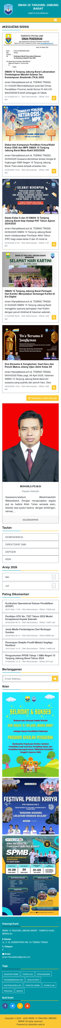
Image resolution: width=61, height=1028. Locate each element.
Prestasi (8, 991)
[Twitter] (13, 1005)
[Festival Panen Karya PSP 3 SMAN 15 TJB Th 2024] (30, 806)
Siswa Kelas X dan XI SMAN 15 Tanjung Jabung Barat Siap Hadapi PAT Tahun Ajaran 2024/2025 (30, 220)
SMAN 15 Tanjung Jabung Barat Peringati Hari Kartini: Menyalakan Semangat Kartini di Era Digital (30, 293)
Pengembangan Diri (13, 979)
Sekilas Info (33, 979)
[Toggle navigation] (55, 20)
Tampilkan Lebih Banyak (43, 398)
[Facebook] (6, 1005)
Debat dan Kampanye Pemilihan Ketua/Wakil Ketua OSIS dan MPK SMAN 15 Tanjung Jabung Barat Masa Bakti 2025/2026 (30, 147)
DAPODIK (10, 551)
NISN (8, 559)
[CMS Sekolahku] (30, 735)
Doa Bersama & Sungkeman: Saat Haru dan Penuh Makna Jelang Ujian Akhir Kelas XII (29, 365)
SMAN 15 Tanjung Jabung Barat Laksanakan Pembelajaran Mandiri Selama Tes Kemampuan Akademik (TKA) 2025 (30, 74)
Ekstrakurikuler (12, 985)
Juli (29, 585)
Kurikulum (49, 985)
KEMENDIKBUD (14, 537)
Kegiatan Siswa (11, 974)
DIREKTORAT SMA (15, 544)
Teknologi (28, 974)
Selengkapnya (30, 519)
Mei (29, 577)
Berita (20, 991)
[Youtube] (28, 1005)
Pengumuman (43, 974)
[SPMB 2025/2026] (30, 875)
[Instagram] (20, 1005)
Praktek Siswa (32, 985)
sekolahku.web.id (36, 1024)
